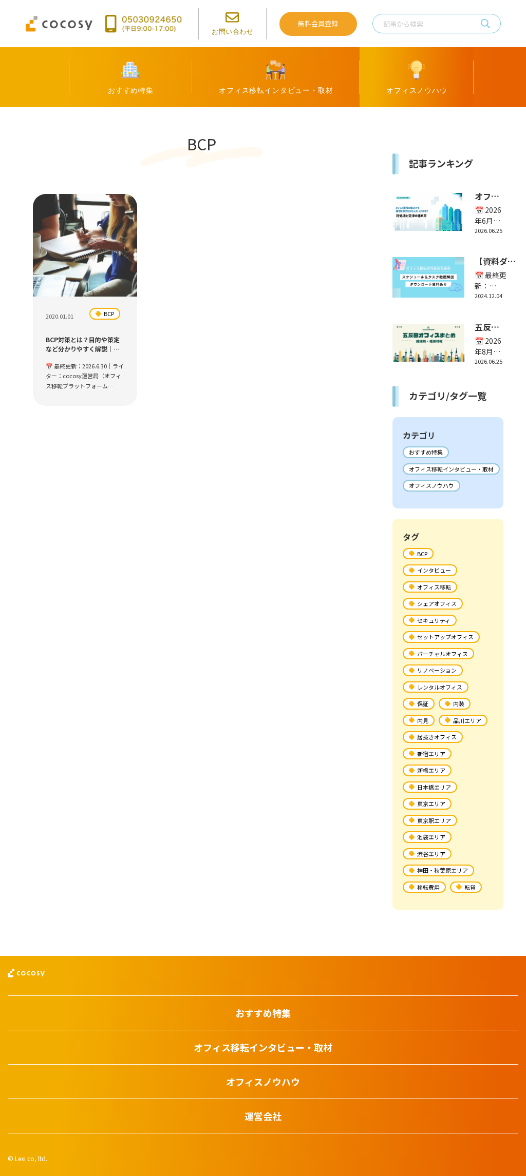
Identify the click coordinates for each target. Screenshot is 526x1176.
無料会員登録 (318, 23)
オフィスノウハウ (431, 485)
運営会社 (263, 1116)
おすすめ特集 (426, 452)
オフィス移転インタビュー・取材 (451, 469)
